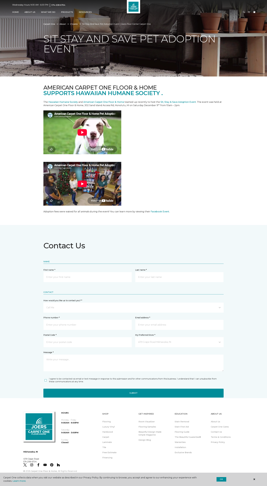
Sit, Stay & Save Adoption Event (178, 102)
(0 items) (254, 12)
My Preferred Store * (145, 335)
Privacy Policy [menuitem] (218, 442)
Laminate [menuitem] (107, 442)
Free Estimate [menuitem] (109, 452)
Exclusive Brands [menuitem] (183, 452)
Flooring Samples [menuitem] (147, 427)
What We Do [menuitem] (48, 12)
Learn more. (19, 481)
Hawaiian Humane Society (63, 102)
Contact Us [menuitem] (216, 432)
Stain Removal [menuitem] (182, 421)
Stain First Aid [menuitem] (182, 427)
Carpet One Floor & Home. (44, 471)
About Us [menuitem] (215, 421)
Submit (133, 393)
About (63, 24)
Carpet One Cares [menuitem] (220, 427)
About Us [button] (29, 12)
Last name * (141, 270)
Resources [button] (85, 12)
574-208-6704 (58, 5)
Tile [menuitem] (104, 447)
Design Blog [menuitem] (145, 440)
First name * (49, 270)
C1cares (74, 24)
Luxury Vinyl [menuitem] (108, 427)
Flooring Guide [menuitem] (182, 432)
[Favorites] (249, 12)
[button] (244, 12)
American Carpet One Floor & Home (103, 102)
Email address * (142, 318)
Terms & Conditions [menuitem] (221, 437)
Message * (48, 352)
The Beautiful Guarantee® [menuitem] (188, 437)
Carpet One (49, 24)
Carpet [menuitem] (105, 437)
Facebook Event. (160, 211)
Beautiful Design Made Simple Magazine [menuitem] (150, 433)
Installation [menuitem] (180, 447)
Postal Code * (49, 335)
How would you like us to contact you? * (62, 300)
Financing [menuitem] (107, 457)
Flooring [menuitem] (106, 421)
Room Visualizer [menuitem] (147, 421)
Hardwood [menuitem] (107, 432)
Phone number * (51, 318)
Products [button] (67, 12)
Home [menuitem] (15, 12)
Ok (221, 479)
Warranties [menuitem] (180, 442)
